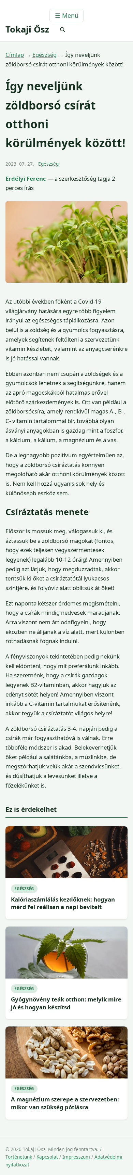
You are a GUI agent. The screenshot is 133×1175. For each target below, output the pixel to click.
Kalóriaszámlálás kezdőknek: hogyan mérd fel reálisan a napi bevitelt (63, 903)
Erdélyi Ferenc (25, 178)
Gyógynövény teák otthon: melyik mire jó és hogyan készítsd (66, 1003)
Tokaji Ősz (27, 29)
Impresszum (76, 1156)
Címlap (14, 55)
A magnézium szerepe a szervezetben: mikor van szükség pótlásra (65, 1103)
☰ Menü (66, 15)
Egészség (44, 55)
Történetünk (18, 1156)
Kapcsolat (47, 1156)
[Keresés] (62, 29)
